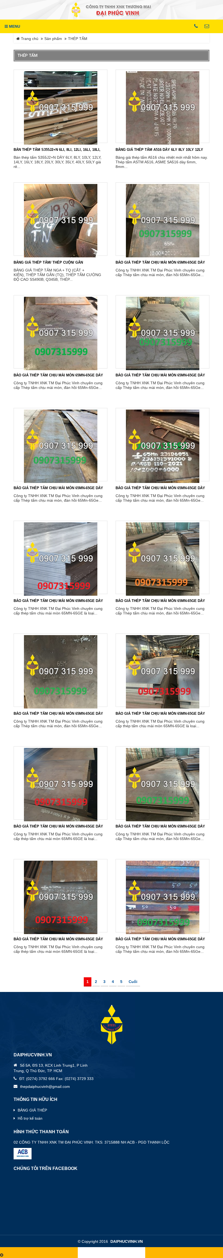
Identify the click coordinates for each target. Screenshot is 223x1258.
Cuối (133, 982)
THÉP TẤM (77, 39)
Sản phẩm (53, 39)
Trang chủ (29, 39)
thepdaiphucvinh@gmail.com (45, 1086)
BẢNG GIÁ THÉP (32, 1110)
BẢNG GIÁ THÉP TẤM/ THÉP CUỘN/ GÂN (48, 262)
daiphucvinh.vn (126, 1242)
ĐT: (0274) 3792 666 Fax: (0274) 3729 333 (56, 1078)
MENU (14, 26)
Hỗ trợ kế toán (30, 1118)
